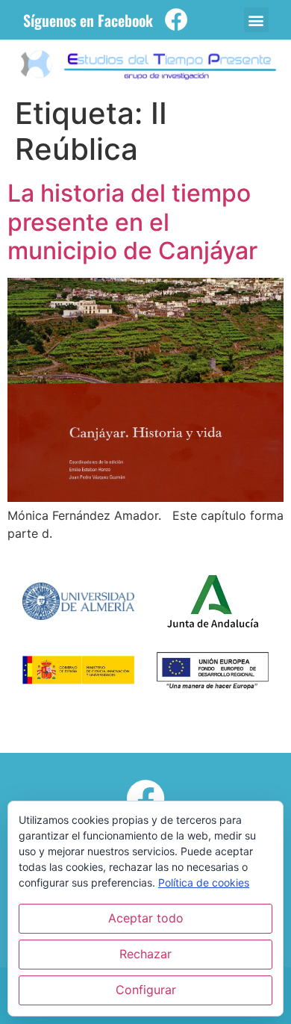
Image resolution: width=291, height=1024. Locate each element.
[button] (256, 19)
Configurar (146, 989)
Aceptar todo (146, 917)
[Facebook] (176, 20)
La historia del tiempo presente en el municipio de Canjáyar (132, 222)
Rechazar (145, 953)
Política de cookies (203, 882)
